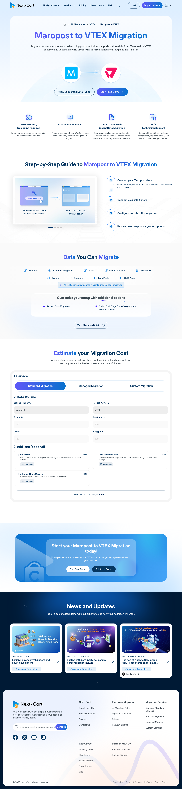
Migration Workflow (121, 713)
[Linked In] (43, 737)
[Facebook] (15, 737)
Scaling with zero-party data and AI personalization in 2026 (86, 661)
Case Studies (85, 766)
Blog (81, 772)
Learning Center (86, 749)
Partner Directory (120, 755)
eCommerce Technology (27, 669)
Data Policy (118, 782)
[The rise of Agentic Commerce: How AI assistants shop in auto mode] (168, 662)
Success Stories (87, 713)
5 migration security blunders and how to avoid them (31, 661)
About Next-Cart (87, 708)
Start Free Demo (78, 569)
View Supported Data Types (74, 91)
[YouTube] (34, 737)
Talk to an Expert (104, 569)
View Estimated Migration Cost (91, 494)
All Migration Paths (121, 708)
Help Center (84, 755)
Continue (61, 727)
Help (110, 5)
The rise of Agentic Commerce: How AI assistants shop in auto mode (140, 663)
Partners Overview (121, 749)
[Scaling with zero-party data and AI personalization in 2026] (113, 662)
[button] (50, 227)
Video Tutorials (86, 760)
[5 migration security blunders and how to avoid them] (58, 662)
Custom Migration (153, 727)
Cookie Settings (162, 782)
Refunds (148, 782)
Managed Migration (154, 722)
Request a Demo (152, 5)
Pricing (82, 5)
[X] (24, 737)
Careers (82, 719)
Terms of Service (134, 782)
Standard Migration (154, 716)
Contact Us (84, 725)
